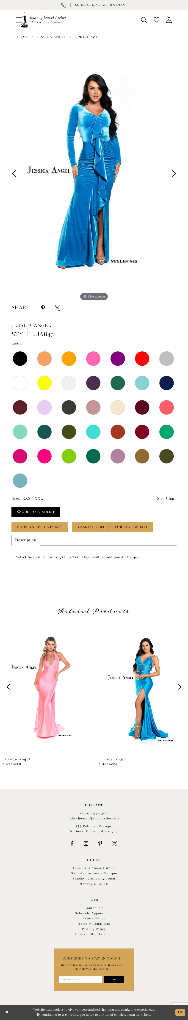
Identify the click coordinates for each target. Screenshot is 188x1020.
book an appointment (39, 527)
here (147, 1015)
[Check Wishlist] (156, 20)
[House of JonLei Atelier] (42, 20)
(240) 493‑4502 (94, 813)
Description (25, 540)
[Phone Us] (63, 5)
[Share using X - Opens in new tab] (57, 308)
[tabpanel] (94, 173)
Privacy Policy (94, 929)
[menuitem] (144, 20)
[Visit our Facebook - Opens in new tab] (72, 843)
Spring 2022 (87, 37)
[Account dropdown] (169, 20)
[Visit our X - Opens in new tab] (114, 843)
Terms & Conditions (94, 924)
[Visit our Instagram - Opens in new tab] (86, 843)
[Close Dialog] (7, 1013)
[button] (144, 20)
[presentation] (46, 687)
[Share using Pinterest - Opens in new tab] (43, 308)
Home (22, 37)
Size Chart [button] (166, 498)
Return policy (94, 918)
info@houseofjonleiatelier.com (94, 818)
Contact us (94, 908)
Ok (180, 1012)
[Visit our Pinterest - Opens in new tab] (100, 843)
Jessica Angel (51, 37)
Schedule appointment (94, 913)
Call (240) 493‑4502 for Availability (113, 527)
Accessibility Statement (94, 934)
